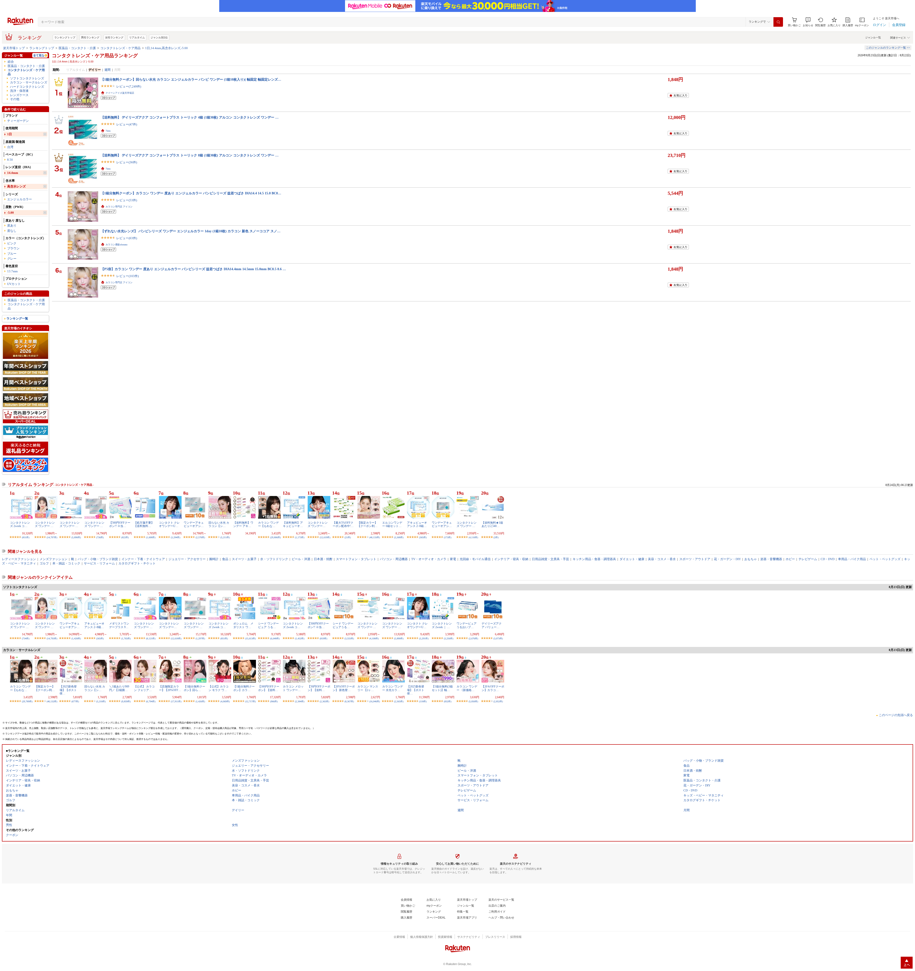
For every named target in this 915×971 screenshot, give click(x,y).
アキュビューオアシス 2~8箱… (417, 524)
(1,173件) (299, 537)
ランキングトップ (64, 37)
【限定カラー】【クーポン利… (367, 524)
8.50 (10, 159)
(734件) (25, 638)
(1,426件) (200, 701)
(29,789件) (27, 701)
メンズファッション (53, 559)
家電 (453, 559)
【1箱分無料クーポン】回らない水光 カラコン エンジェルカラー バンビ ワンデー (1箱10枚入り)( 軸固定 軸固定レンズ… (191, 79)
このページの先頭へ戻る (896, 715)
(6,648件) (275, 638)
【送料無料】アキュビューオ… (293, 524)
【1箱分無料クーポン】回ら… (194, 688)
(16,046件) (374, 701)
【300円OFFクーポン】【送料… (268, 688)
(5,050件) (473, 701)
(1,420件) (76, 638)
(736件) (100, 537)
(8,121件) (150, 638)
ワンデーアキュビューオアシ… (194, 524)
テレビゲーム (807, 559)
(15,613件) (250, 638)
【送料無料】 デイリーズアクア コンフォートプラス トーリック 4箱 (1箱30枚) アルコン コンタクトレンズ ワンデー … (190, 117)
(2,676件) (473, 638)
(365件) (423, 537)
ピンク (11, 243)
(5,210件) (101, 701)
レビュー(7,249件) (128, 86)
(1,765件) (126, 638)
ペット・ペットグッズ (884, 559)
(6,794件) (150, 701)
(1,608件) (150, 537)
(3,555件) (349, 638)
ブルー (11, 253)
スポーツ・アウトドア (694, 559)
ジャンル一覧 (873, 37)
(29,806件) (275, 537)
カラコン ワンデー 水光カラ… (392, 688)
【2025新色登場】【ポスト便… (68, 690)
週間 (107, 70)
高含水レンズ (16, 186)
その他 (14, 99)
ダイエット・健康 (632, 559)
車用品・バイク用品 (852, 559)
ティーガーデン (18, 121)
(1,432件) (299, 638)
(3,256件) (448, 638)
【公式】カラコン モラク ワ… (218, 688)
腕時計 (214, 559)
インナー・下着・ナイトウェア (143, 559)
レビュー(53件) (126, 200)
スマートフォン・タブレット (356, 559)
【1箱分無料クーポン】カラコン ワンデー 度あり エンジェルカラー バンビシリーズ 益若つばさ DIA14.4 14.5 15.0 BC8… (191, 193)
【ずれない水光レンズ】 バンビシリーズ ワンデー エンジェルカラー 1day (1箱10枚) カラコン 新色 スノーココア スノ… (190, 231)
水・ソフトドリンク (274, 559)
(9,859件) (126, 701)
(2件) (495, 537)
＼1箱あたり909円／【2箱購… (119, 688)
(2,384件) (299, 701)
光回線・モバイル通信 (475, 559)
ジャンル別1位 (159, 37)
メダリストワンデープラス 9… (119, 625)
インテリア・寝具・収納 (511, 559)
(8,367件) (349, 701)
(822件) (125, 537)
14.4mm (12, 173)
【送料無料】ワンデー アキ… (243, 524)
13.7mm (12, 271)
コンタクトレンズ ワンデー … (45, 524)
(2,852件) (498, 701)
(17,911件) (176, 701)
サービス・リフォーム (99, 563)
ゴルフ (44, 563)
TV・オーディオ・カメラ (428, 559)
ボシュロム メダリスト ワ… (243, 625)
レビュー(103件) (127, 276)
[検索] (778, 22)
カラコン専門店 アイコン (119, 206)
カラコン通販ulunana (116, 244)
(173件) (447, 537)
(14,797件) (52, 537)
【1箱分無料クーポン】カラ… (244, 688)
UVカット (14, 284)
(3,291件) (423, 638)
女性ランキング (114, 37)
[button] (808, 22)
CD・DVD (827, 559)
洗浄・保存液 (19, 91)
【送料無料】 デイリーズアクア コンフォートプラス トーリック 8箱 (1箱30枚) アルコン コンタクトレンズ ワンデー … (190, 155)
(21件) (348, 537)
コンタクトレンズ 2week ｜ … (442, 625)
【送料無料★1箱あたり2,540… (492, 524)
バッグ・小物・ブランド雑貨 (98, 559)
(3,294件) (175, 537)
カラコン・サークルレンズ (28, 82)
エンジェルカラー (19, 199)
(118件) (423, 701)
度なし (11, 230)
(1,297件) (200, 638)
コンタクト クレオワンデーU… (169, 524)
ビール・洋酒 (301, 559)
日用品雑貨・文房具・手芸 (550, 559)
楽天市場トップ (14, 48)
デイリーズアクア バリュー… (492, 625)
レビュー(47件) (126, 124)
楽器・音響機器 (771, 559)
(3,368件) (398, 537)
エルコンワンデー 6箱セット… (392, 524)
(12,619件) (325, 537)
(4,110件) (473, 537)
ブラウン (13, 248)
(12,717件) (250, 701)
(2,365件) (324, 701)
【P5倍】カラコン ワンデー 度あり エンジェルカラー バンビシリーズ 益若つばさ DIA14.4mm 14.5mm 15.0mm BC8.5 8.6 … (193, 269)
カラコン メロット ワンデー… (293, 688)
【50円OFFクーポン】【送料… (319, 688)
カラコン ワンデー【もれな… (268, 524)
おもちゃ (750, 559)
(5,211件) (225, 537)
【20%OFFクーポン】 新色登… (344, 688)
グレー (11, 258)
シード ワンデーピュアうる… (343, 625)
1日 (9, 134)
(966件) (274, 701)
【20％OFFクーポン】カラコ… (493, 688)
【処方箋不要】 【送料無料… (144, 524)
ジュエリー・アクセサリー (187, 559)
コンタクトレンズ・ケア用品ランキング (95, 55)
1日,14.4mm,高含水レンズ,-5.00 (166, 48)
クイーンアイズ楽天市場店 (120, 93)
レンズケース (19, 95)
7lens (108, 130)
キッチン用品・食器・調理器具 (594, 559)
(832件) (447, 701)
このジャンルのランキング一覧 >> (888, 47)
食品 (225, 559)
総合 (11, 61)
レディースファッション (19, 559)
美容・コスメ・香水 (662, 559)
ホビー (790, 559)
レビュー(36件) (126, 162)
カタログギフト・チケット (137, 563)
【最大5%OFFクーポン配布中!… (343, 524)
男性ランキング (90, 37)
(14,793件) (52, 638)
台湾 (10, 147)
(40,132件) (52, 701)
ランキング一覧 (17, 318)
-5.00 (10, 212)
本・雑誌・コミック (66, 563)
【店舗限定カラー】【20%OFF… (170, 688)
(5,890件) (76, 537)
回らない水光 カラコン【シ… (218, 524)
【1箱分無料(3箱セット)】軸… (442, 688)
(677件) (75, 701)
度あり (11, 225)
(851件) (25, 537)
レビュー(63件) (126, 238)
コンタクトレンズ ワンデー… (318, 524)
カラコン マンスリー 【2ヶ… (367, 688)
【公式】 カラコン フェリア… (144, 688)
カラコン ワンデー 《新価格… (467, 688)
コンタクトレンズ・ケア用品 (120, 48)
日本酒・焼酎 (323, 559)
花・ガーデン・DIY (727, 559)
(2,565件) (398, 701)
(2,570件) (200, 537)
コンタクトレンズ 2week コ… (20, 524)
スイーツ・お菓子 (244, 559)
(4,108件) (374, 638)
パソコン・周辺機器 (394, 559)
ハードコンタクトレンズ (27, 86)
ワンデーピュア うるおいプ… (467, 625)
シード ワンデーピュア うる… (268, 625)
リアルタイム (137, 37)
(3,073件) (498, 638)
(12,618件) (176, 638)
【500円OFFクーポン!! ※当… (119, 524)
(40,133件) (374, 537)
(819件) (323, 638)
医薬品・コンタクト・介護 (77, 48)
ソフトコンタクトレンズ (27, 78)
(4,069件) (225, 701)
